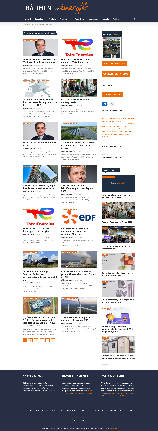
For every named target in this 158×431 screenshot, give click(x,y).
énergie (104, 134)
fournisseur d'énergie (108, 124)
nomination (110, 126)
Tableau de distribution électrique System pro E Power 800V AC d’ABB (118, 356)
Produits (52, 19)
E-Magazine (65, 19)
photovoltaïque (121, 129)
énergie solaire (112, 134)
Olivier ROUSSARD (66, 151)
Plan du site (85, 411)
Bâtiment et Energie (29, 65)
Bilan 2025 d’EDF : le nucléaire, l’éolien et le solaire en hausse (39, 61)
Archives (105, 154)
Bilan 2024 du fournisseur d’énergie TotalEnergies (37, 230)
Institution (106, 308)
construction (106, 121)
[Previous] (103, 363)
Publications (118, 19)
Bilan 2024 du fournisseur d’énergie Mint (75, 101)
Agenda (105, 19)
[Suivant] (106, 363)
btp (111, 118)
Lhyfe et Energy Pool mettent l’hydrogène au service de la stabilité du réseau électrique (39, 320)
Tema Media (113, 428)
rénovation (115, 131)
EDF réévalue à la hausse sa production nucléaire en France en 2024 (78, 274)
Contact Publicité (67, 411)
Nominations (93, 19)
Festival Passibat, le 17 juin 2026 (117, 222)
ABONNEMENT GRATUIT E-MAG (115, 74)
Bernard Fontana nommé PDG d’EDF (39, 144)
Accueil (28, 19)
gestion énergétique (121, 123)
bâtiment (116, 118)
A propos (99, 411)
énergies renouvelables (124, 134)
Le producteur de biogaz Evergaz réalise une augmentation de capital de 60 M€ (40, 275)
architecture (105, 118)
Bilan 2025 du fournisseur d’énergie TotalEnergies (75, 61)
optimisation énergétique (121, 126)
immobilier (131, 124)
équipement (105, 136)
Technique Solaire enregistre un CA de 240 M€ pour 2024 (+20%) (77, 145)
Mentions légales (115, 411)
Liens (129, 411)
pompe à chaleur (106, 131)
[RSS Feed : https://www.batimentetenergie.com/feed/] (112, 104)
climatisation (131, 118)
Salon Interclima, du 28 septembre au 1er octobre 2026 (118, 300)
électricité (130, 131)
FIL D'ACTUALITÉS (112, 94)
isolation (104, 126)
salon (120, 131)
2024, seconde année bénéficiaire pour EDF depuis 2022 (77, 188)
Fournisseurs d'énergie (31, 40)
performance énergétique (109, 129)
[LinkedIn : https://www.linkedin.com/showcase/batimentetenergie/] (105, 104)
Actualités (39, 19)
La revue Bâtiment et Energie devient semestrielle (116, 196)
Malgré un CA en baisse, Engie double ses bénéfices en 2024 (39, 187)
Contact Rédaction (45, 411)
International (43, 80)
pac (130, 126)
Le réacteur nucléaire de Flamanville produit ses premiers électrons (74, 231)
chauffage (124, 118)
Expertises (79, 19)
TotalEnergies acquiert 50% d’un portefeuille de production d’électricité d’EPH (40, 102)
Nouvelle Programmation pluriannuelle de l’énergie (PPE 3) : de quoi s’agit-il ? (118, 329)
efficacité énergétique (118, 121)
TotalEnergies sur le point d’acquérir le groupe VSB (75, 318)
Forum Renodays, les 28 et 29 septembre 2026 (116, 247)
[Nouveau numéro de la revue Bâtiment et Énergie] (112, 45)
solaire (125, 131)
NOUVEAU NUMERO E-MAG (114, 63)
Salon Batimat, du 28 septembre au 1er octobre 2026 (117, 274)
